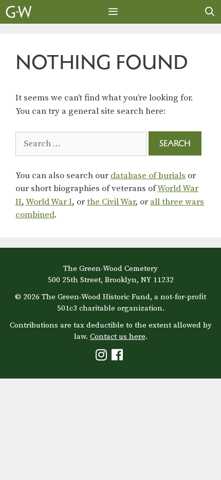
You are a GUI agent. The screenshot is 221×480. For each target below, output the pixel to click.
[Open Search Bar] (210, 12)
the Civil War (111, 202)
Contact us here (117, 336)
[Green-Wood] (18, 12)
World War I (49, 202)
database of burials (148, 175)
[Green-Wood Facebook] (118, 357)
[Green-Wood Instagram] (102, 357)
